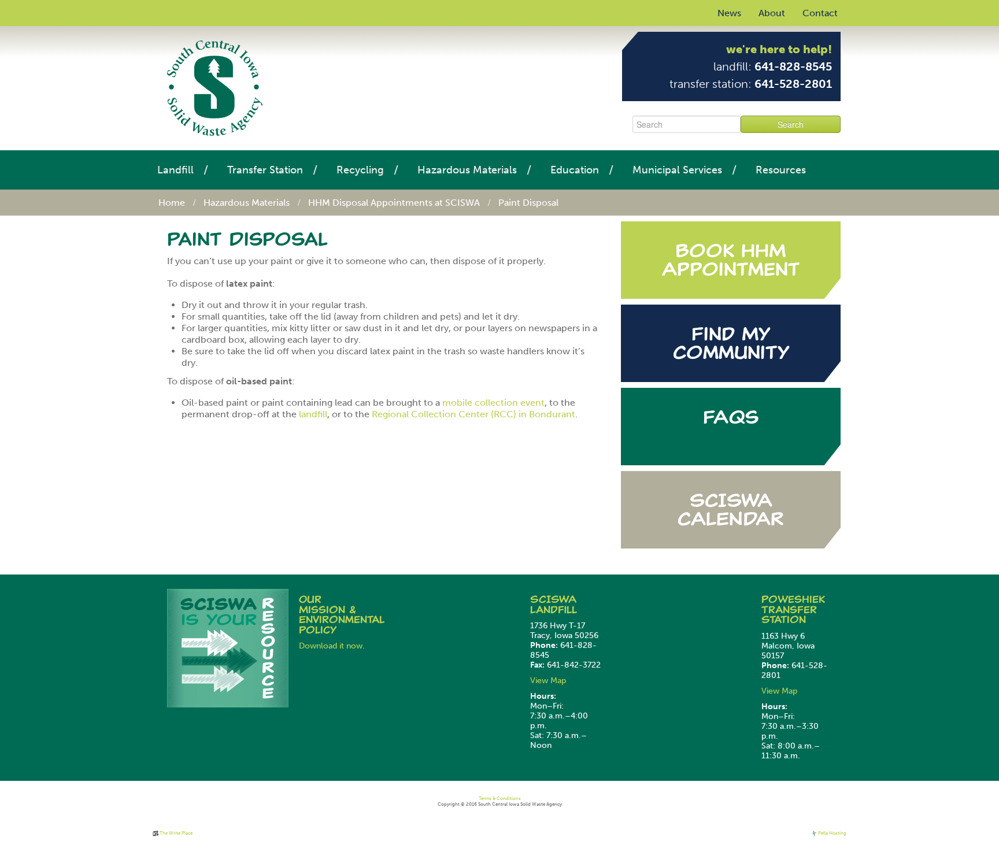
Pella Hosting (831, 833)
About (771, 13)
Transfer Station (265, 170)
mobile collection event (493, 402)
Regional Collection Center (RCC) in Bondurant (473, 414)
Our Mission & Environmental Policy (341, 614)
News (729, 13)
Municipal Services (677, 170)
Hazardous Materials (467, 170)
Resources (781, 170)
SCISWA (553, 599)
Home (171, 202)
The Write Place (175, 833)
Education (574, 170)
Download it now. (332, 646)
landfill (313, 414)
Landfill (175, 170)
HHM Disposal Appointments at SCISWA (394, 202)
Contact (820, 13)
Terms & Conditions (500, 798)
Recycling (360, 170)
